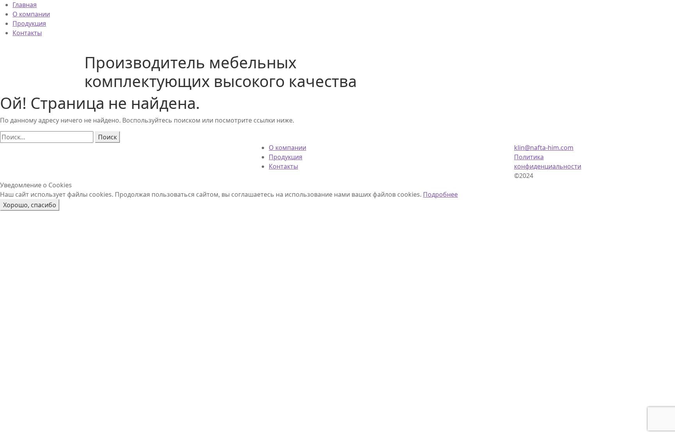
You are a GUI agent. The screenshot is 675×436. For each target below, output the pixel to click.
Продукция (29, 23)
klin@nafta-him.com (543, 147)
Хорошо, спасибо (29, 205)
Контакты (27, 32)
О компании (31, 14)
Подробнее (440, 194)
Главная (24, 4)
